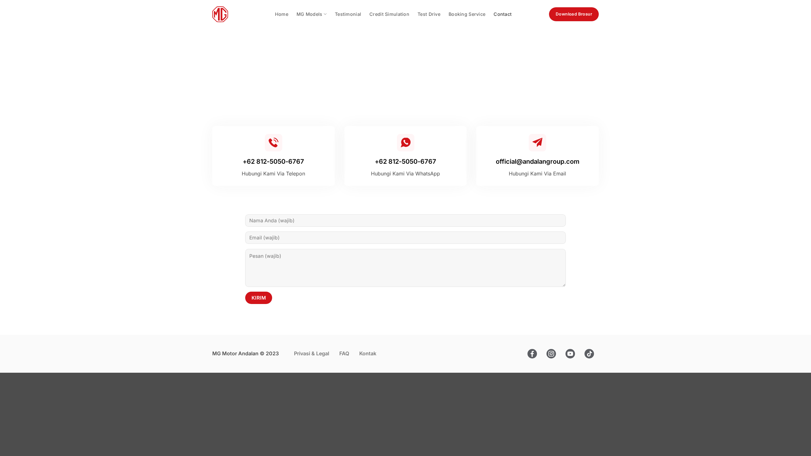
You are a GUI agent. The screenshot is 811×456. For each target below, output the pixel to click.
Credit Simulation (389, 14)
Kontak (367, 353)
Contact (503, 14)
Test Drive (429, 14)
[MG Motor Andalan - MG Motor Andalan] (220, 14)
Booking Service (467, 14)
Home (281, 14)
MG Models (309, 14)
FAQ (344, 353)
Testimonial (348, 14)
